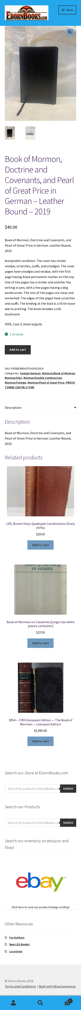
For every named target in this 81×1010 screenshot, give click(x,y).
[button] (70, 32)
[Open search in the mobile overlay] (40, 788)
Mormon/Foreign (15, 382)
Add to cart (17, 349)
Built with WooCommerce (57, 986)
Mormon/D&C (13, 378)
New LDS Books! (19, 944)
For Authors (17, 937)
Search (40, 1003)
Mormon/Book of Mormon (58, 373)
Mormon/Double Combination (42, 378)
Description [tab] (13, 407)
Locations (15, 951)
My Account (13, 1003)
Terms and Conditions (20, 986)
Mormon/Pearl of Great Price (46, 382)
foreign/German (30, 373)
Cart (62, 999)
